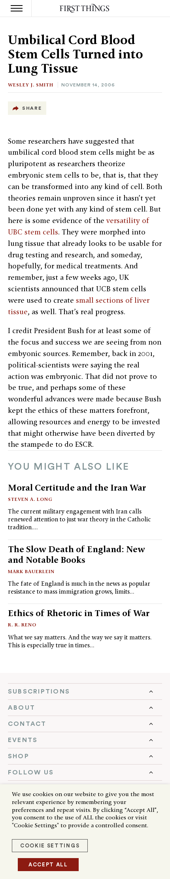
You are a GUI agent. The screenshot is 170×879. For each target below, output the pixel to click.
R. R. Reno (22, 625)
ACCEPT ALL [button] (48, 864)
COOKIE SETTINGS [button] (49, 845)
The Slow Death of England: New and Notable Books (76, 554)
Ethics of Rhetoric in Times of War (78, 612)
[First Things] (85, 8)
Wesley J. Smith (30, 85)
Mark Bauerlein (31, 571)
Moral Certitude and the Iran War (77, 487)
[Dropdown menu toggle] (85, 691)
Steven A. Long (30, 499)
